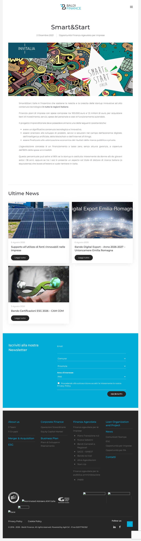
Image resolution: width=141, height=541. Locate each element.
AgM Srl (66, 527)
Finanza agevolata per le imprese (85, 429)
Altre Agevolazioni (86, 460)
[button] (131, 7)
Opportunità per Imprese (119, 445)
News (109, 431)
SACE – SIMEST (85, 451)
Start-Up (81, 464)
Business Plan (49, 438)
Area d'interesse (65, 372)
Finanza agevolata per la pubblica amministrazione (86, 473)
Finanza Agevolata (84, 421)
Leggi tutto (20, 257)
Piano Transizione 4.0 (88, 435)
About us (13, 421)
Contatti (111, 457)
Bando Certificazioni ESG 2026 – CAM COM (37, 310)
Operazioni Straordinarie (53, 427)
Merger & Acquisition (21, 438)
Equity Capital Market (52, 431)
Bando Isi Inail (84, 455)
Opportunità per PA (116, 450)
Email (60, 346)
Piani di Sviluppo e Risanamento (50, 444)
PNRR (80, 479)
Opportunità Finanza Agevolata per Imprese (82, 35)
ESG (10, 444)
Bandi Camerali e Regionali (86, 446)
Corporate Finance (52, 421)
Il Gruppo (13, 431)
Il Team (12, 427)
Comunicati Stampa (116, 437)
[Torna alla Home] (70, 7)
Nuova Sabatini (85, 440)
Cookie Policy (35, 521)
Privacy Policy (15, 521)
